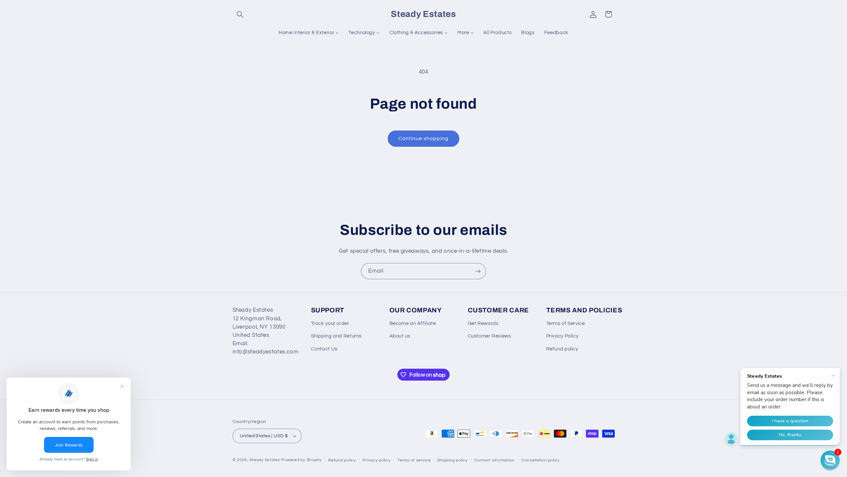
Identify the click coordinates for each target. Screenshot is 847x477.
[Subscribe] (478, 271)
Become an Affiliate (412, 323)
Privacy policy (376, 460)
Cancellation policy (540, 460)
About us (399, 336)
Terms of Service (565, 323)
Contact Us (324, 348)
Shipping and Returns (336, 336)
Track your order (330, 323)
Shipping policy (452, 460)
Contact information (494, 460)
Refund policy (562, 348)
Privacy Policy (562, 336)
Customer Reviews (489, 336)
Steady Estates (264, 460)
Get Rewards (483, 323)
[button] (240, 14)
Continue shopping (423, 138)
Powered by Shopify (301, 460)
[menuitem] (309, 33)
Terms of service (414, 460)
